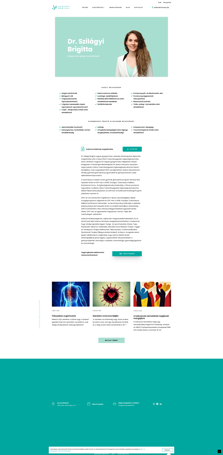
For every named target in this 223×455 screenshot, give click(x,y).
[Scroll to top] (219, 451)
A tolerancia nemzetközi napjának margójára (151, 317)
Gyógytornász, (74, 56)
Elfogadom (167, 450)
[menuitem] (160, 2)
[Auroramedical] (60, 7)
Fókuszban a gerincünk (64, 316)
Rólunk (85, 7)
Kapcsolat (138, 7)
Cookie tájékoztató (123, 454)
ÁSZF (113, 454)
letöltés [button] (133, 149)
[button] (83, 149)
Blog (128, 7)
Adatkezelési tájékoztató (101, 454)
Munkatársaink (115, 7)
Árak (159, 2)
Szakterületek (98, 7)
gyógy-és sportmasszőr (89, 56)
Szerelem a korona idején (106, 316)
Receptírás (167, 2)
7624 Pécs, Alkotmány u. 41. (66, 405)
